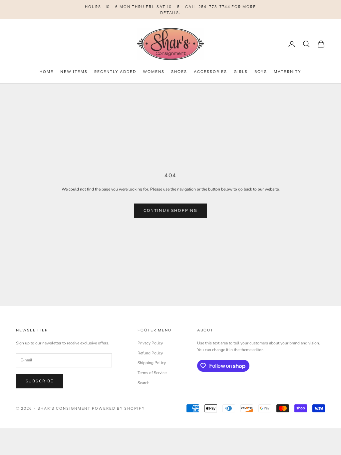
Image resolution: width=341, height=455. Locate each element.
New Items (73, 71)
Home (47, 71)
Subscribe (40, 381)
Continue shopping (171, 210)
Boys (260, 71)
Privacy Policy (150, 343)
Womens (154, 71)
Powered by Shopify (118, 408)
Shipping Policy (152, 362)
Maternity (287, 71)
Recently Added (115, 71)
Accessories (210, 71)
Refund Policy (150, 353)
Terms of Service (152, 372)
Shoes (179, 71)
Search (144, 382)
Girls (241, 71)
